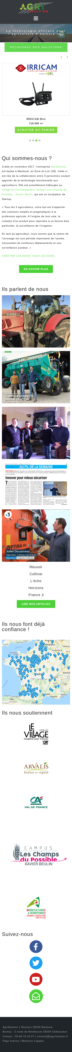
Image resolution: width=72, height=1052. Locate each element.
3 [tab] (33, 140)
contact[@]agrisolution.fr (52, 1036)
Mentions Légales (33, 1040)
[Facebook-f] (36, 946)
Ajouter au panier (36, 129)
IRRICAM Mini (36, 118)
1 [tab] (39, 140)
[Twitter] (36, 962)
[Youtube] (36, 979)
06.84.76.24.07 (24, 1036)
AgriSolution (58, 166)
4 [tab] (30, 140)
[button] (36, 269)
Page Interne (11, 1040)
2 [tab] (36, 140)
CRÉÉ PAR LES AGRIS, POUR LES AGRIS (28, 255)
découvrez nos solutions (36, 47)
